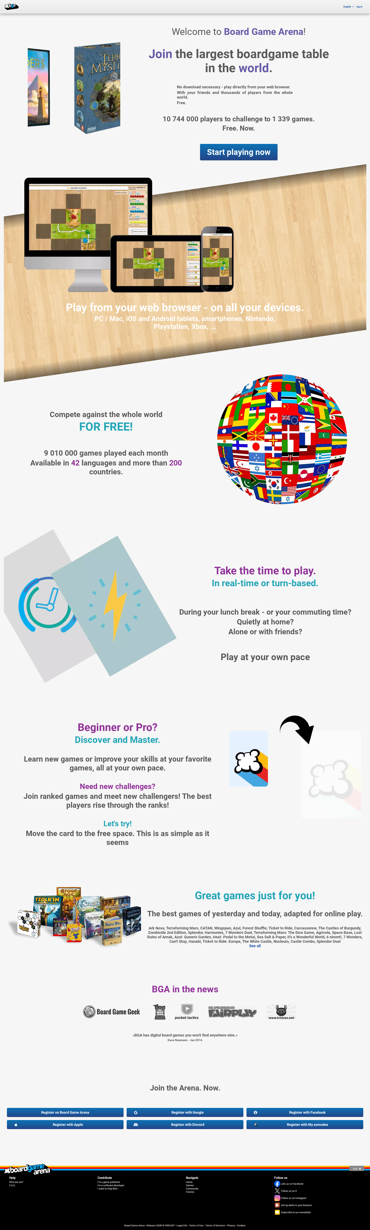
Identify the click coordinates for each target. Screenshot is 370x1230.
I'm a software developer (111, 1185)
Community (192, 1188)
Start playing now (239, 152)
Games (190, 1185)
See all (255, 946)
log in (359, 6)
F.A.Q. (12, 1185)
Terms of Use (196, 1225)
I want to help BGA (108, 1188)
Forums (190, 1191)
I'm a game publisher (109, 1182)
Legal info (182, 1225)
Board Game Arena (134, 1225)
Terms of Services (215, 1225)
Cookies (241, 1225)
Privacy (231, 1225)
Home (189, 1182)
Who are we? (16, 1182)
